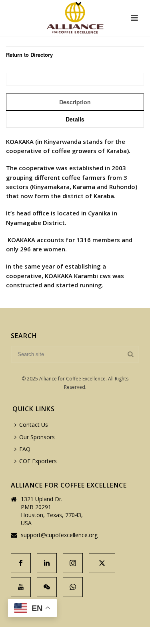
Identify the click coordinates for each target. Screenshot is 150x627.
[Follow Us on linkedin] (47, 563)
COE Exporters (38, 461)
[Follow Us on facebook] (21, 563)
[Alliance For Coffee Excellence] (75, 18)
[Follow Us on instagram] (73, 563)
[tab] (75, 102)
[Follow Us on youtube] (21, 587)
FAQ (24, 449)
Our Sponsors (37, 437)
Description (75, 102)
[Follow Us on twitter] (102, 563)
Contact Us (33, 424)
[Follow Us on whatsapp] (73, 587)
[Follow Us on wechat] (47, 587)
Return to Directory (29, 54)
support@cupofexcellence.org (59, 535)
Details (75, 119)
